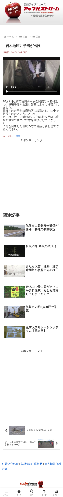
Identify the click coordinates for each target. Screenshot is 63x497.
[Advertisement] (31, 174)
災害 (18, 136)
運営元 (38, 463)
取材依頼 (26, 463)
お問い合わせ (10, 463)
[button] (56, 410)
